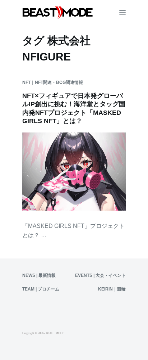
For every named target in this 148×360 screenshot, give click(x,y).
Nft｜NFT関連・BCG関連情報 (52, 82)
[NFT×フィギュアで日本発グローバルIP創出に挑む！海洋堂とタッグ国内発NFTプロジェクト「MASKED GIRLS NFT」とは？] (74, 171)
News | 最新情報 (39, 275)
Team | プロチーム (40, 289)
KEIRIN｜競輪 (112, 289)
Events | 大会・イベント (100, 275)
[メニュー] (122, 12)
